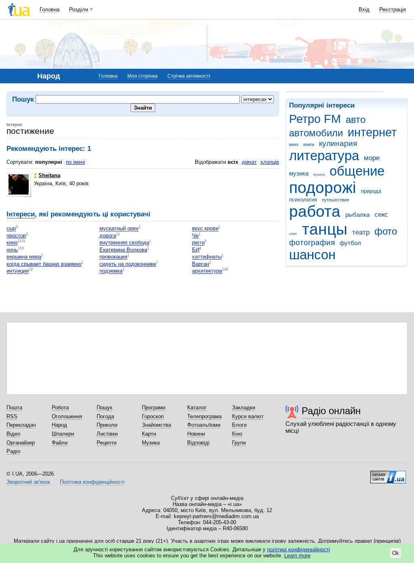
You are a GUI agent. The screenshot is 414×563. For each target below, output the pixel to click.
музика (298, 173)
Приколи (107, 425)
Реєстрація (392, 9)
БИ (195, 250)
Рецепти (106, 443)
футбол (350, 242)
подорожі (322, 187)
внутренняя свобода (124, 243)
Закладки (243, 407)
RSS (11, 416)
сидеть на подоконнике (127, 264)
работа (314, 211)
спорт (293, 233)
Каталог (197, 407)
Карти (149, 434)
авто (355, 119)
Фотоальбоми (203, 425)
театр (361, 232)
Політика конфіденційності (92, 482)
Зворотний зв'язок (28, 482)
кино (293, 144)
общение (357, 170)
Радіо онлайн (331, 410)
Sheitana (49, 175)
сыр (11, 229)
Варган (200, 264)
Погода (105, 416)
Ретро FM (315, 118)
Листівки (107, 434)
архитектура (207, 271)
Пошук (104, 407)
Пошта (14, 407)
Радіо (13, 451)
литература (324, 155)
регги (198, 243)
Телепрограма (204, 416)
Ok (395, 553)
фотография (312, 242)
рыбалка (357, 214)
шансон (312, 254)
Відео (13, 434)
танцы (324, 229)
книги (308, 144)
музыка (319, 174)
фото (385, 231)
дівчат (249, 162)
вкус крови (205, 229)
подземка (111, 271)
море (372, 158)
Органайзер (20, 443)
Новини (196, 434)
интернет (372, 132)
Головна (49, 9)
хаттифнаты (207, 257)
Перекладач (21, 425)
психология (303, 200)
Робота (60, 407)
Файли (60, 443)
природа (371, 191)
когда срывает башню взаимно (43, 264)
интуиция (17, 271)
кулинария (338, 143)
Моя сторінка (142, 76)
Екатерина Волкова (123, 250)
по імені (75, 162)
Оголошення (67, 416)
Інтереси (20, 214)
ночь (12, 250)
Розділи (78, 9)
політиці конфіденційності (298, 549)
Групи (239, 443)
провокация (113, 257)
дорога (107, 236)
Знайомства (156, 425)
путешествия (335, 199)
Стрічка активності (188, 76)
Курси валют (248, 416)
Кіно (237, 434)
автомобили (316, 133)
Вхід (364, 9)
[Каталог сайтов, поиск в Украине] (388, 474)
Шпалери (63, 434)
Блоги (239, 425)
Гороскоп (153, 416)
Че (195, 236)
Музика (151, 443)
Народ (59, 425)
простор (16, 236)
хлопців (269, 162)
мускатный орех (119, 229)
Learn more (297, 555)
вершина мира (23, 257)
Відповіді (198, 443)
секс (381, 214)
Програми (153, 407)
